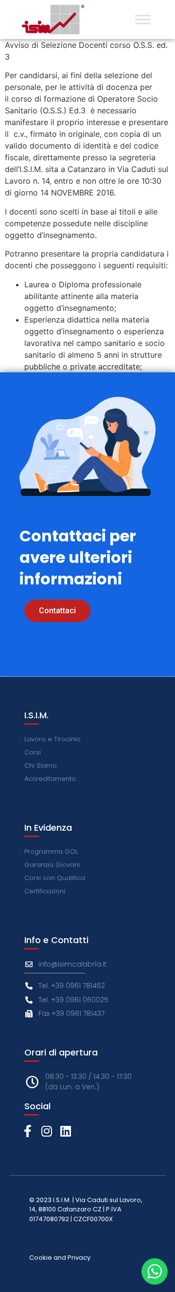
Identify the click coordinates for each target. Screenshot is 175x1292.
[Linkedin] (65, 1131)
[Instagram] (46, 1131)
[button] (57, 611)
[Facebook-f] (27, 1131)
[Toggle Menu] (143, 19)
